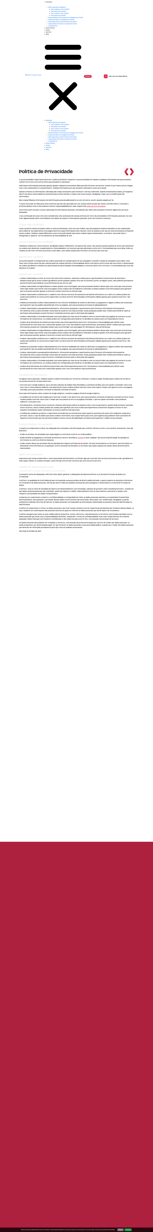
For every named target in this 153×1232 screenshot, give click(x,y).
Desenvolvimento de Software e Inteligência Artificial (65, 17)
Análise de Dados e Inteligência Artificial (61, 19)
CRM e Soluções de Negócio (57, 7)
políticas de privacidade (96, 206)
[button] (63, 76)
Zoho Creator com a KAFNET (60, 13)
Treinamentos (52, 26)
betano (80, 438)
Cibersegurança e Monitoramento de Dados (62, 21)
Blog (47, 34)
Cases (48, 30)
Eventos (48, 32)
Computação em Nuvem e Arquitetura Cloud (62, 24)
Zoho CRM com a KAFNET (58, 15)
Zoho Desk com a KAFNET (58, 11)
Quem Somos (50, 28)
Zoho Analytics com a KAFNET (60, 9)
